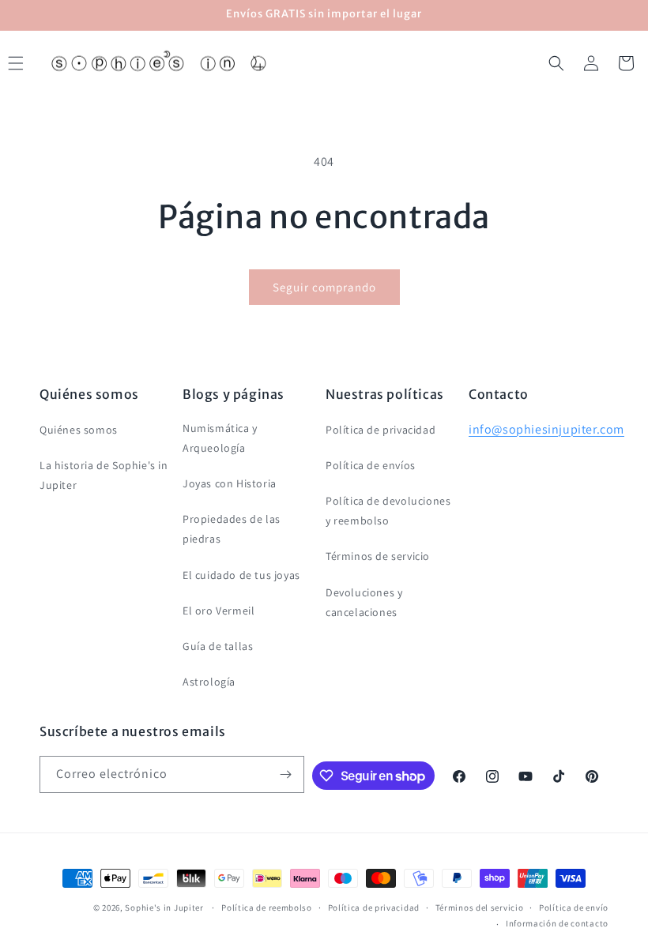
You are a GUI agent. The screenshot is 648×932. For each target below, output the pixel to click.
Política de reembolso (266, 907)
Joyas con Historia (230, 483)
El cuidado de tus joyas (241, 575)
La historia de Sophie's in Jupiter (104, 475)
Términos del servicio (479, 907)
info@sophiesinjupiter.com (546, 429)
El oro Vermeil (218, 610)
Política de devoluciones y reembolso (388, 511)
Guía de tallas (218, 646)
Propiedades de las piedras (232, 529)
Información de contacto (557, 923)
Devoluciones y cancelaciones (364, 602)
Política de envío (573, 907)
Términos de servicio (378, 556)
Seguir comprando (324, 287)
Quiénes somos (79, 430)
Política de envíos (371, 465)
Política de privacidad (380, 430)
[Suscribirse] (286, 774)
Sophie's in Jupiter (164, 907)
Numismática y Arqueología (220, 438)
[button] (556, 63)
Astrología (209, 682)
